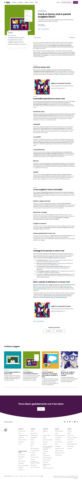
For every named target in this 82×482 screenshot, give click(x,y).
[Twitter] (69, 37)
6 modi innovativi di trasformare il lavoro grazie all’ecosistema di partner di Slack (50, 374)
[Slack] (7, 2)
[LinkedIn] (72, 37)
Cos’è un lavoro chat (12, 35)
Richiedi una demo (66, 2)
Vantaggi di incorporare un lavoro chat (15, 42)
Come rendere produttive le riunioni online (12, 372)
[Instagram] (67, 422)
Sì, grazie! (48, 330)
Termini (16, 476)
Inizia (75, 2)
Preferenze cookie (22, 476)
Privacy (13, 476)
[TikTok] (77, 422)
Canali (39, 29)
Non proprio (59, 330)
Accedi (58, 2)
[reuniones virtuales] (12, 360)
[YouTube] (74, 422)
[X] (72, 422)
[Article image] (31, 360)
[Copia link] (74, 37)
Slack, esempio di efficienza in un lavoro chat (17, 44)
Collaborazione (42, 10)
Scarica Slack (6, 476)
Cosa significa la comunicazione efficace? (30, 372)
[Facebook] (70, 37)
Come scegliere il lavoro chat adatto (15, 39)
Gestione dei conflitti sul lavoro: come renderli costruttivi (68, 373)
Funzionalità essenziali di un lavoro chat (16, 37)
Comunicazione (45, 29)
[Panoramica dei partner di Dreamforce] (50, 360)
